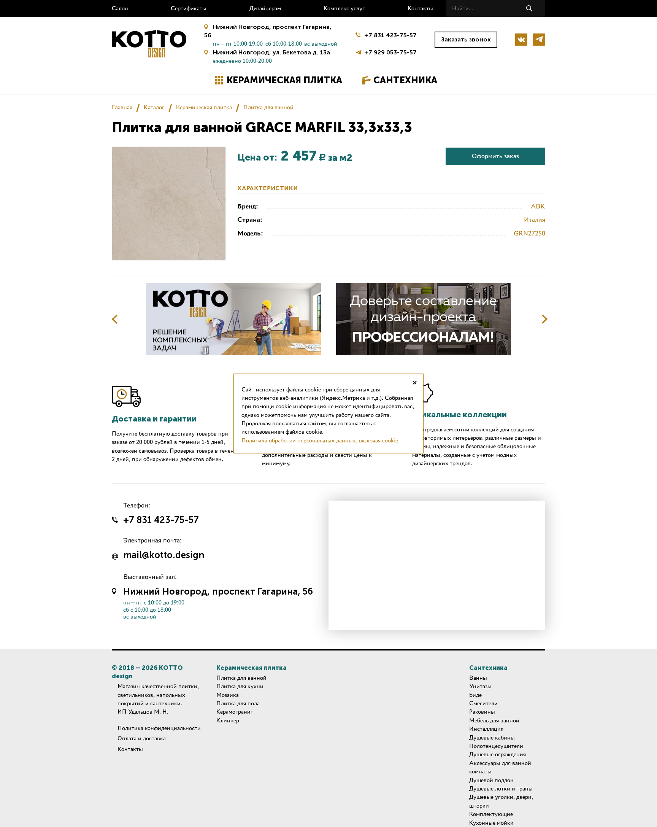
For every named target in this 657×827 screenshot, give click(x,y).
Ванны (478, 677)
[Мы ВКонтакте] (521, 39)
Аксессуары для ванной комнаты (500, 767)
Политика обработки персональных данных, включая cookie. (320, 440)
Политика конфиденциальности (159, 728)
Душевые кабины (492, 737)
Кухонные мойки (491, 822)
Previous (115, 319)
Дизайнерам (265, 8)
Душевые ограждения (497, 754)
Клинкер (227, 720)
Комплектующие (491, 814)
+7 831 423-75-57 (390, 35)
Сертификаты (188, 8)
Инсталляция (486, 728)
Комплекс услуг (344, 8)
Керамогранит (234, 711)
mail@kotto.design (164, 555)
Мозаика (227, 695)
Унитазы (480, 686)
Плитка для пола (238, 703)
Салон (120, 8)
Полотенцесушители (496, 746)
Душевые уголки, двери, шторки (501, 801)
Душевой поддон (491, 780)
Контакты (420, 8)
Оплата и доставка (141, 738)
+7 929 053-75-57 (390, 51)
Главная (122, 107)
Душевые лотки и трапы (501, 788)
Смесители (483, 703)
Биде (475, 695)
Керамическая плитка (284, 80)
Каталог (154, 107)
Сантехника (405, 80)
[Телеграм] (539, 39)
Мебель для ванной (494, 720)
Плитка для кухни (239, 686)
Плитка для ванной (268, 107)
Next (544, 319)
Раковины (482, 711)
